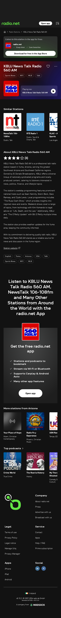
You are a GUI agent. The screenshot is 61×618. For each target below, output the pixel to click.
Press (38, 507)
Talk (38, 76)
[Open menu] (57, 23)
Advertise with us (43, 512)
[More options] (55, 66)
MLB (30, 76)
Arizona (28, 256)
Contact (38, 532)
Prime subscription (44, 548)
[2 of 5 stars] (10, 158)
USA (38, 256)
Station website (10, 248)
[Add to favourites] (48, 66)
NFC (22, 76)
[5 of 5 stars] (22, 158)
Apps (37, 538)
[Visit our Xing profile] (43, 568)
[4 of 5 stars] (18, 158)
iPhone (8, 569)
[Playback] (53, 91)
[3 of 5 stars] (14, 158)
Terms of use (11, 532)
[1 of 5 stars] (5, 158)
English (8, 256)
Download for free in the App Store (30, 54)
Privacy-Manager (12, 554)
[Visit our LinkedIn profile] (37, 568)
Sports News (10, 76)
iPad (7, 574)
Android (8, 580)
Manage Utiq (10, 548)
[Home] (5, 32)
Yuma (18, 256)
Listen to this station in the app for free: (23, 39)
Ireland (32, 593)
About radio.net (42, 501)
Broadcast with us (43, 518)
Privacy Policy (11, 538)
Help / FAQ (40, 543)
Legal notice (10, 543)
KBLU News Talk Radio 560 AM (35, 93)
